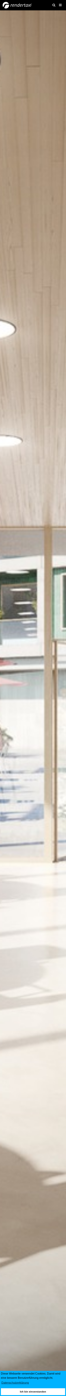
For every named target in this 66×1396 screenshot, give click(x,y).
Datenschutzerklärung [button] (15, 1382)
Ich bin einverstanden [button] (33, 1391)
